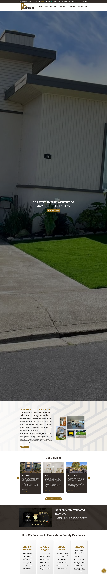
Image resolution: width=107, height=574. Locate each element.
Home (40, 6)
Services (53, 6)
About (46, 6)
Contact (72, 6)
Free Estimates (82, 6)
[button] (46, 1)
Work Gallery (63, 6)
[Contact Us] (104, 571)
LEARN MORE (24, 491)
